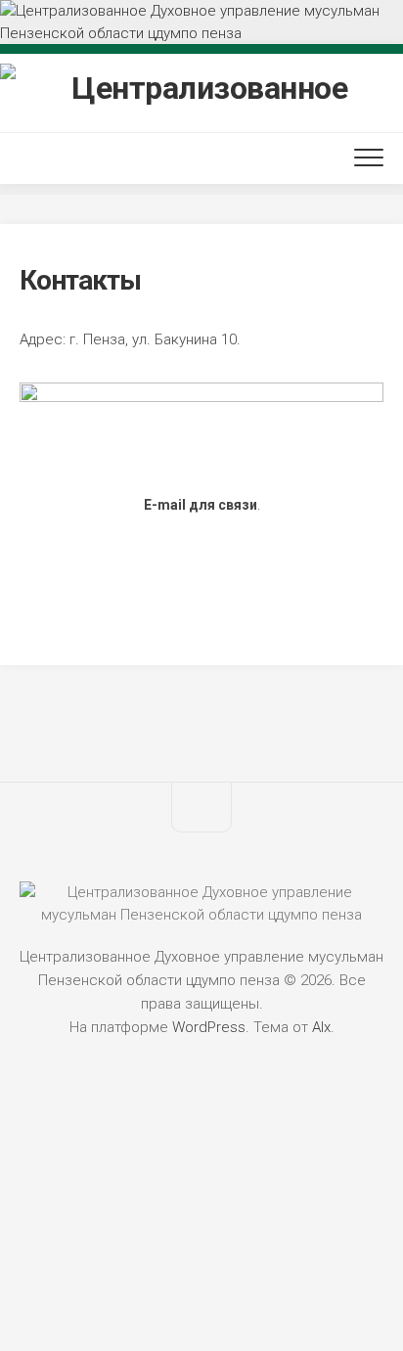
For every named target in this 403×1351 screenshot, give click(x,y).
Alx (321, 1027)
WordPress (209, 1027)
